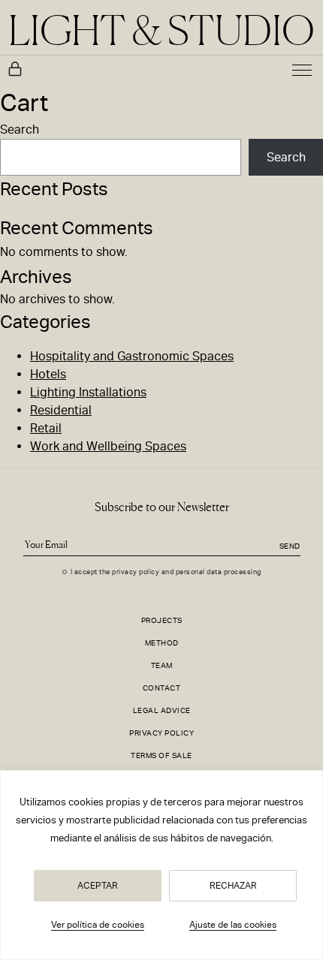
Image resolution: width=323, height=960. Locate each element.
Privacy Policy (161, 733)
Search (19, 129)
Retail (46, 428)
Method (162, 643)
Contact (162, 688)
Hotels (48, 374)
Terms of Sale (161, 755)
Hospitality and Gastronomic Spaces (132, 356)
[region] (161, 865)
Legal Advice (162, 710)
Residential (61, 410)
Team (162, 665)
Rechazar (233, 885)
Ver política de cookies (97, 924)
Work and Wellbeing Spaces (108, 446)
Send (289, 546)
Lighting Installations (88, 392)
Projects (162, 620)
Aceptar (97, 885)
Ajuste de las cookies (232, 924)
